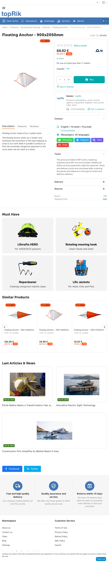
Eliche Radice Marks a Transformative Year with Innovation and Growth (27, 405)
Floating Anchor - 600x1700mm (93, 330)
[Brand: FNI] (99, 50)
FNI (68, 68)
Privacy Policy (61, 532)
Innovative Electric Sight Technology (76, 405)
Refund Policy (61, 536)
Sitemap (6, 545)
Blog (4, 540)
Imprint (58, 545)
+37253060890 (67, 130)
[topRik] (11, 14)
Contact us (7, 532)
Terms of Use (61, 528)
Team (4, 536)
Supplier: (61, 69)
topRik (78, 96)
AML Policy (60, 540)
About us (6, 528)
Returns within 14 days (89, 493)
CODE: (93, 35)
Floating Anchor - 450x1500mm (23, 330)
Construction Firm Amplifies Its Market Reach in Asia (30, 451)
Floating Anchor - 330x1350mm (58, 330)
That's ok (101, 559)
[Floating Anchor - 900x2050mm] (26, 79)
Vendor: (70, 96)
